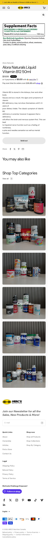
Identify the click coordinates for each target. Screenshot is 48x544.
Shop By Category (33, 445)
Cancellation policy (9, 537)
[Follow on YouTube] (29, 500)
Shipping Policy (8, 466)
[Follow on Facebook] (4, 500)
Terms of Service (9, 478)
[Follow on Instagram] (16, 500)
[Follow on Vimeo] (41, 500)
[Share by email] (23, 149)
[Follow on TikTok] (35, 500)
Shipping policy (7, 535)
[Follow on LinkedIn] (4, 505)
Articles (5, 445)
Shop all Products (33, 437)
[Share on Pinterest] (19, 149)
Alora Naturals (8, 63)
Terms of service (32, 532)
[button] (24, 79)
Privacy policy (19, 532)
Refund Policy (7, 470)
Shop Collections (33, 441)
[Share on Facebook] (10, 149)
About (4, 437)
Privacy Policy (7, 474)
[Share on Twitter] (14, 149)
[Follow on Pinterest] (23, 500)
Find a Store (7, 449)
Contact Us (6, 454)
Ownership (6, 441)
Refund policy (7, 532)
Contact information (23, 535)
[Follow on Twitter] (10, 500)
